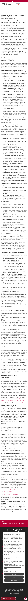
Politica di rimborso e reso (18, 591)
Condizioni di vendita (9, 591)
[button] (25, 4)
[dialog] (14, 557)
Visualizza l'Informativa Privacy (10, 571)
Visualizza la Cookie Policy (9, 569)
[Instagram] (15, 1)
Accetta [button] (14, 574)
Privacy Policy (20, 402)
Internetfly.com (16, 593)
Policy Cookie (16, 590)
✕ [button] (23, 534)
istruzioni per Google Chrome (10, 489)
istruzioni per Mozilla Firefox (10, 493)
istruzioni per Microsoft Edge (10, 494)
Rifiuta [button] (14, 577)
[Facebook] (12, 1)
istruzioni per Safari (8, 491)
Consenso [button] (21, 590)
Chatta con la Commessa (9, 598)
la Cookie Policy (12, 567)
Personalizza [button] (14, 580)
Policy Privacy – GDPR (9, 590)
